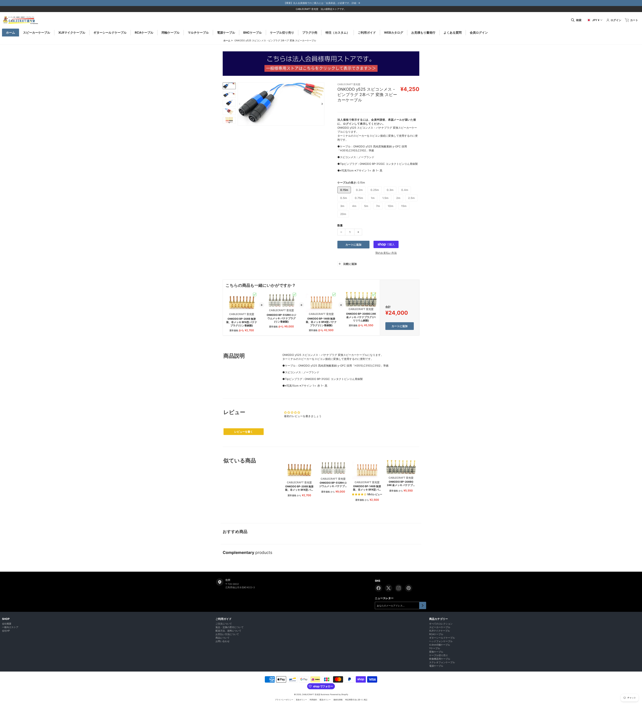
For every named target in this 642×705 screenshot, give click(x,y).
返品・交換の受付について (230, 627)
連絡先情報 (338, 699)
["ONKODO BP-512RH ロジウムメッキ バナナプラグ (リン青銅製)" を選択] (294, 294)
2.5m (411, 198)
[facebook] (378, 588)
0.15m (344, 190)
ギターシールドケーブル (442, 637)
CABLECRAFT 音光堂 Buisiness (315, 694)
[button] (359, 494)
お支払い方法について (227, 634)
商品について (223, 637)
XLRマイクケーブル (439, 630)
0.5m (343, 198)
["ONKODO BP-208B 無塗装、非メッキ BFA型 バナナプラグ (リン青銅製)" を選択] (254, 294)
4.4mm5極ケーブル (439, 644)
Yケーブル (434, 648)
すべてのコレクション (441, 623)
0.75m (359, 198)
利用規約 (313, 699)
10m (390, 206)
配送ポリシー (325, 699)
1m (372, 198)
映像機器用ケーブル (439, 658)
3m (342, 206)
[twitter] (388, 588)
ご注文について (224, 623)
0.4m (404, 190)
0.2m (359, 190)
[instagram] (398, 588)
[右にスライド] (322, 104)
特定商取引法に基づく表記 (356, 699)
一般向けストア (10, 627)
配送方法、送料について (228, 630)
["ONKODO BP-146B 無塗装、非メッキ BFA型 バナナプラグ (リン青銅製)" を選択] (334, 294)
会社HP (6, 630)
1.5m (385, 198)
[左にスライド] (240, 104)
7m (378, 206)
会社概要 (6, 623)
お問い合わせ (223, 641)
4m (354, 206)
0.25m (374, 190)
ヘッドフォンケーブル (441, 641)
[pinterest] (408, 588)
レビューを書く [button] (243, 431)
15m (403, 206)
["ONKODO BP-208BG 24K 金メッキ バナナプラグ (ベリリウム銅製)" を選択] (374, 294)
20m (343, 214)
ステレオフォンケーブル (442, 662)
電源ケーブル (436, 665)
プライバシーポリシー (284, 699)
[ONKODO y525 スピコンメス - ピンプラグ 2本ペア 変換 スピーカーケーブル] (229, 85)
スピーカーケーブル (439, 627)
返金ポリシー (301, 699)
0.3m (390, 190)
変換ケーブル (436, 651)
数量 (340, 225)
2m (398, 198)
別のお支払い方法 (386, 252)
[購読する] (422, 605)
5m (366, 206)
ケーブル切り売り (438, 655)
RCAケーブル (436, 634)
